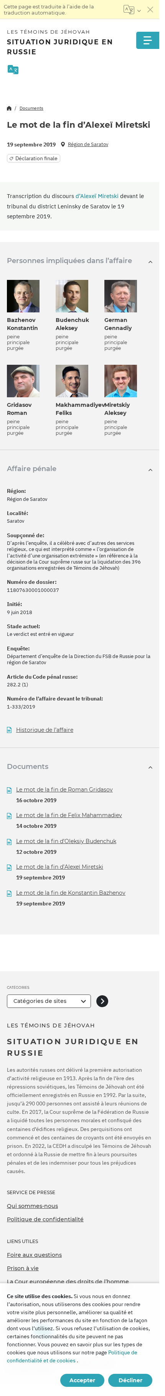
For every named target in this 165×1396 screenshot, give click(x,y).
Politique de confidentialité (45, 1219)
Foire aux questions (34, 1254)
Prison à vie (23, 1268)
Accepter (82, 1380)
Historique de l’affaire (44, 730)
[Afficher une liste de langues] (132, 9)
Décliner (130, 1380)
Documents (31, 108)
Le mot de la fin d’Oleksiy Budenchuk (66, 841)
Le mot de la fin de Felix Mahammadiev (69, 815)
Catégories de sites (39, 1001)
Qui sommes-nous (32, 1206)
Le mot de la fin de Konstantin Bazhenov (70, 892)
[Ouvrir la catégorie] (102, 1001)
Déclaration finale (36, 158)
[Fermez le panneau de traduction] (150, 9)
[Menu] (147, 40)
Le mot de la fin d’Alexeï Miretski (59, 866)
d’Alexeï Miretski (97, 196)
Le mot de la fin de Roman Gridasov (64, 789)
